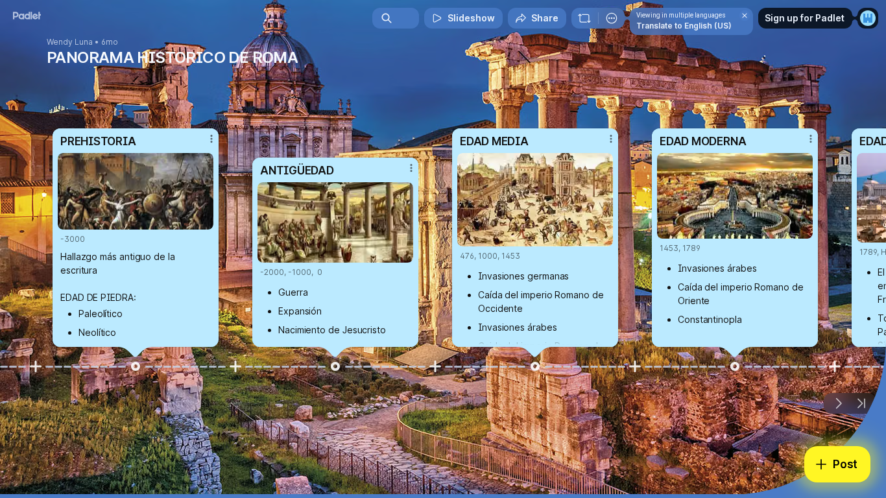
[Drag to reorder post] (135, 366)
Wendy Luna (70, 42)
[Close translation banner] (744, 15)
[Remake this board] (584, 18)
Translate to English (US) (684, 25)
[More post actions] (211, 138)
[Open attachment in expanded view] (135, 191)
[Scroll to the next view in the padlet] (838, 403)
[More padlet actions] (612, 18)
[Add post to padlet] (35, 366)
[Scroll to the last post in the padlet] (861, 403)
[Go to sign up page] (867, 18)
